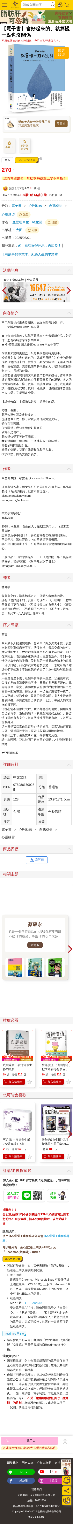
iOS (27, 1303)
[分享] (66, 1490)
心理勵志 (35, 206)
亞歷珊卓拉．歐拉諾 (27, 222)
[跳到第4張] (69, 301)
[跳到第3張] (67, 301)
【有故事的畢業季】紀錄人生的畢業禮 (30, 254)
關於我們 (12, 1462)
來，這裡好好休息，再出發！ (39, 245)
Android (37, 1303)
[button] (4, 5)
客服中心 (60, 1462)
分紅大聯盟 (44, 1462)
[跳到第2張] (64, 301)
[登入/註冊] (60, 4)
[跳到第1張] (61, 301)
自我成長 (55, 206)
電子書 (16, 206)
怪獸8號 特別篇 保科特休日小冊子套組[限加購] (55, 1143)
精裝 (7, 160)
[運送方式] (66, 1500)
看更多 (61, 123)
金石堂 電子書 (26, 160)
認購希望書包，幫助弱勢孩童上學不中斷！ (35, 178)
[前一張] (4, 291)
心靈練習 (8, 214)
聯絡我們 (37, 1489)
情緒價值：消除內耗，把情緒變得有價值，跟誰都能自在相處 (56, 1069)
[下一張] (69, 291)
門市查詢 (27, 1462)
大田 (19, 230)
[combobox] (35, 4)
